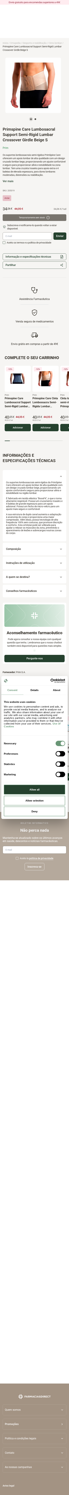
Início (5, 43)
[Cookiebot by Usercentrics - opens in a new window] (50, 681)
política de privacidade (41, 858)
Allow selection (34, 800)
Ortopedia (15, 43)
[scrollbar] (34, 441)
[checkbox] (4, 242)
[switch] (60, 753)
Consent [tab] (12, 690)
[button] (34, 1424)
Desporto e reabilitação (35, 43)
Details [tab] (34, 690)
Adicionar (18, 427)
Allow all (34, 789)
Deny (34, 811)
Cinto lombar (55, 43)
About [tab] (56, 690)
